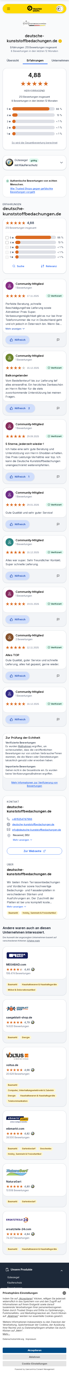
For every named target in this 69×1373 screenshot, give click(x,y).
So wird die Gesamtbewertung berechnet (34, 142)
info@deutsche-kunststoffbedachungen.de (36, 829)
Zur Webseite (33, 851)
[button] (8, 9)
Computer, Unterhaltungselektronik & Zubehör (31, 1090)
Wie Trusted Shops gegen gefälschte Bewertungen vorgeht (31, 190)
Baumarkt (13, 913)
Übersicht (13, 60)
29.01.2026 (33, 504)
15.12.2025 (33, 368)
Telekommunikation (17, 1101)
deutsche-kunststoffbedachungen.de (33, 824)
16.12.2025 (33, 704)
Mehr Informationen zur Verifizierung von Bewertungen (34, 784)
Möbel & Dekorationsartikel (21, 990)
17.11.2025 (33, 296)
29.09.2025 (33, 436)
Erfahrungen (35, 60)
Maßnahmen (24, 746)
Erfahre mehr (33, 940)
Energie (26, 1037)
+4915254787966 (22, 819)
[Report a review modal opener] (58, 340)
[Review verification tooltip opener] (60, 41)
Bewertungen (14, 1288)
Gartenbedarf (28, 1148)
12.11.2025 (33, 647)
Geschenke (45, 1148)
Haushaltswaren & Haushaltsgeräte (39, 984)
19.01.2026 (33, 604)
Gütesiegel (13, 1277)
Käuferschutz (14, 1282)
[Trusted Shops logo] (34, 9)
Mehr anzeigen (21, 839)
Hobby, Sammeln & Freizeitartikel (39, 913)
